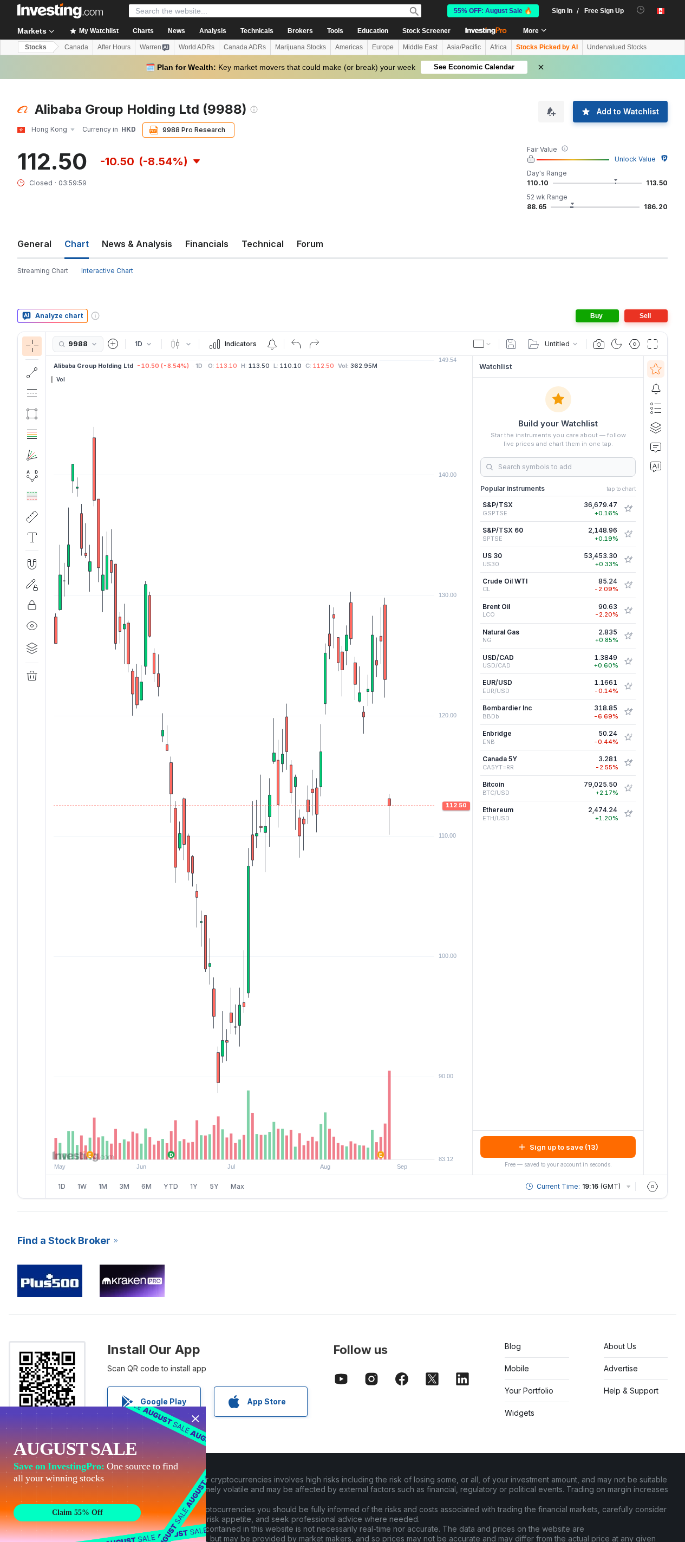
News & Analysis (137, 243)
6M (146, 1186)
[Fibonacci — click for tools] (32, 434)
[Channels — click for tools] (32, 393)
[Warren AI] (655, 466)
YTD (171, 1186)
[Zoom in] (245, 1146)
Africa (498, 47)
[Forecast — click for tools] (32, 496)
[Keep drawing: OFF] (32, 584)
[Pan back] (259, 1146)
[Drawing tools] (49, 765)
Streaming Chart (42, 271)
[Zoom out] (230, 1146)
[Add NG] (628, 636)
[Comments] (655, 447)
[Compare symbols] (113, 344)
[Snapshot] (599, 344)
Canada (76, 47)
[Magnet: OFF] (32, 564)
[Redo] (314, 344)
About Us (620, 1346)
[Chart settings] (635, 344)
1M (103, 1186)
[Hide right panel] (469, 765)
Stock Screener (426, 31)
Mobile (517, 1368)
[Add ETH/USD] (628, 813)
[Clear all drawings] (32, 676)
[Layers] (32, 648)
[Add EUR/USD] (628, 686)
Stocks (36, 47)
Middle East (420, 47)
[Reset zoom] (289, 1146)
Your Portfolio (529, 1390)
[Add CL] (628, 585)
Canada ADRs (245, 47)
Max (237, 1186)
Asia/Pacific (464, 47)
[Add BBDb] (628, 712)
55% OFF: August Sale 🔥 (493, 11)
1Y (194, 1186)
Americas (349, 47)
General (34, 243)
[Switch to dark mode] (617, 344)
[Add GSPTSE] (628, 508)
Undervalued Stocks (617, 47)
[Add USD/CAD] (628, 661)
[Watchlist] (655, 369)
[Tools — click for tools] (32, 517)
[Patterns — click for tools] (32, 475)
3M (124, 1186)
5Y (214, 1186)
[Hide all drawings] (32, 626)
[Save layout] (511, 344)
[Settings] (652, 1186)
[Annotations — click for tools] (32, 537)
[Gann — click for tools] (32, 455)
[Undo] (296, 344)
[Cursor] (32, 346)
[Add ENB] (628, 737)
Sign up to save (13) (564, 1147)
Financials (207, 243)
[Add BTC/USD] (628, 788)
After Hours (114, 47)
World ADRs (196, 47)
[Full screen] (652, 344)
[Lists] (655, 408)
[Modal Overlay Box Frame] (103, 1474)
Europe (383, 47)
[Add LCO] (628, 610)
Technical (263, 243)
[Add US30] (628, 559)
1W (82, 1186)
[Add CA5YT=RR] (628, 762)
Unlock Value (635, 159)
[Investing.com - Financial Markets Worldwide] (60, 10)
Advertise (621, 1368)
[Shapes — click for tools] (32, 414)
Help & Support (631, 1390)
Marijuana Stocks (300, 47)
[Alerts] (655, 388)
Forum (310, 243)
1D (62, 1186)
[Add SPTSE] (628, 534)
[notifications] (641, 10)
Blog (513, 1346)
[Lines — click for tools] (32, 373)
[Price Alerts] (272, 344)
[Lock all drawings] (32, 605)
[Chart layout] (482, 344)
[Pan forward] (274, 1146)
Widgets (519, 1412)
